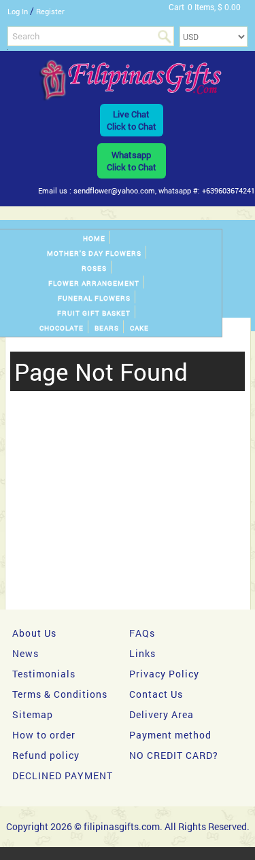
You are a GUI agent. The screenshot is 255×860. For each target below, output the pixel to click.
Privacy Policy (164, 673)
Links (142, 653)
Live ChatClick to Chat (131, 120)
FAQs (142, 633)
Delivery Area (161, 714)
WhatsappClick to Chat (131, 161)
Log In (17, 11)
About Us (34, 633)
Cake (139, 328)
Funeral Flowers (94, 298)
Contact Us (156, 694)
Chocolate (61, 328)
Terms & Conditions (59, 694)
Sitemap (32, 714)
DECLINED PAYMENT (62, 775)
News (25, 653)
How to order (43, 734)
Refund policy (46, 755)
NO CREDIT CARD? (173, 755)
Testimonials (43, 673)
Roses (94, 268)
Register (50, 11)
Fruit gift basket (94, 313)
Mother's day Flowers (94, 253)
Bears (107, 328)
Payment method (170, 734)
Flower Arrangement (93, 283)
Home (94, 238)
